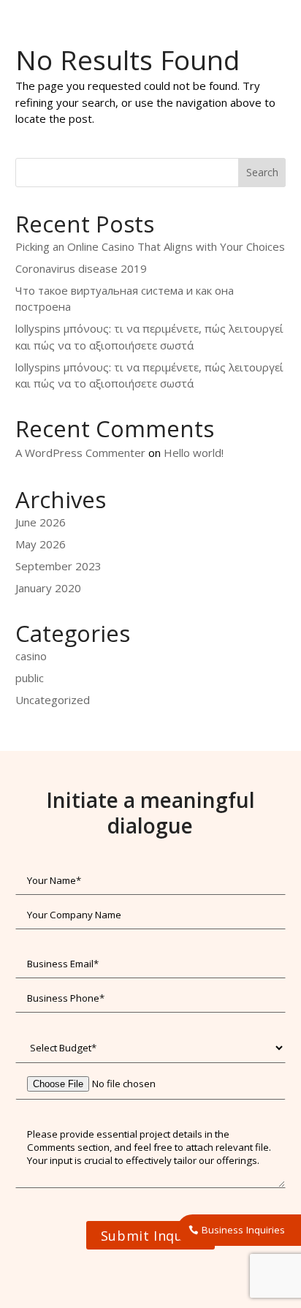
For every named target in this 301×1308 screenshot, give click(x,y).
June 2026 (40, 522)
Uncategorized (52, 699)
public (29, 677)
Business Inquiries (243, 1229)
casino (31, 656)
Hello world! (194, 452)
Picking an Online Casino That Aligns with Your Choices (150, 246)
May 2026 (40, 544)
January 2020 (48, 588)
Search (262, 172)
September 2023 (58, 566)
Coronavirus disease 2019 (81, 268)
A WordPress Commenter (80, 452)
